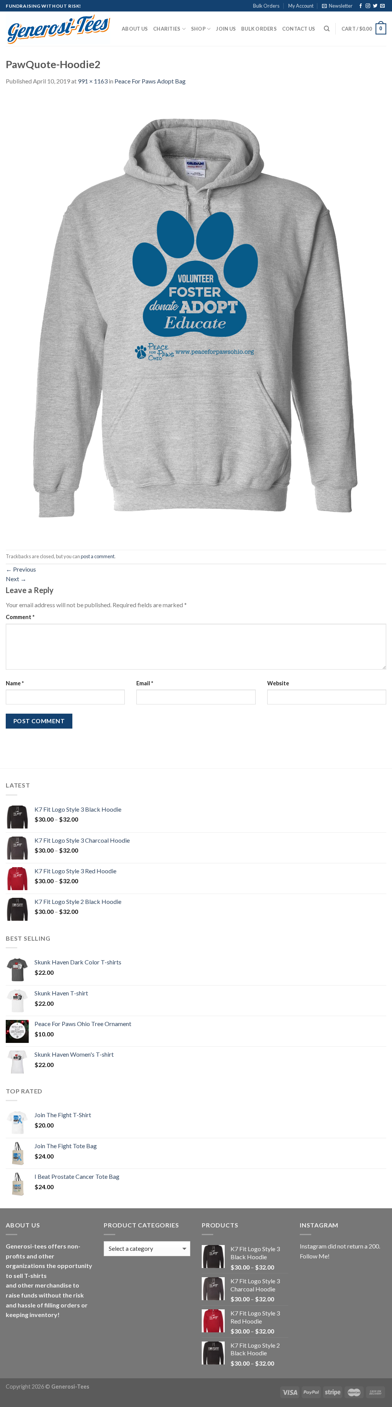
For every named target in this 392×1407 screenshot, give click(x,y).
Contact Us (298, 29)
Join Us (226, 29)
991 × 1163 (93, 81)
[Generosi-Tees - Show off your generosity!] (58, 29)
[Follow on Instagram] (368, 6)
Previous (21, 569)
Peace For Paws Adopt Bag (150, 81)
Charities (166, 29)
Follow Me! (315, 1256)
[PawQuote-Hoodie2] (195, 317)
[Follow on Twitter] (375, 6)
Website (278, 683)
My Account (301, 6)
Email (144, 683)
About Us (135, 29)
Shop (198, 29)
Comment (20, 617)
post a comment (97, 556)
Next (16, 578)
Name (15, 683)
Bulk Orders (266, 6)
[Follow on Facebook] (360, 6)
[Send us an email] (382, 6)
